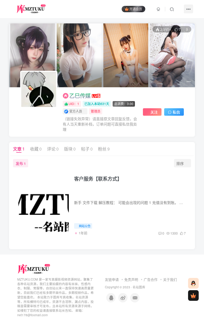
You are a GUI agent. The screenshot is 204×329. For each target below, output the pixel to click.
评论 (53, 149)
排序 (180, 163)
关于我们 (170, 279)
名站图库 (139, 287)
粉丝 (104, 149)
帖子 (87, 149)
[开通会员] (193, 295)
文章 (19, 149)
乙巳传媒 (80, 95)
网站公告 (85, 226)
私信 (176, 112)
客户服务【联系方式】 (98, 178)
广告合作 (151, 279)
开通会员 (135, 9)
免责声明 (131, 279)
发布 (21, 163)
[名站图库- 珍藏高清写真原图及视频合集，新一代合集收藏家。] (34, 268)
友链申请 (112, 279)
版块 (70, 149)
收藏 (36, 149)
